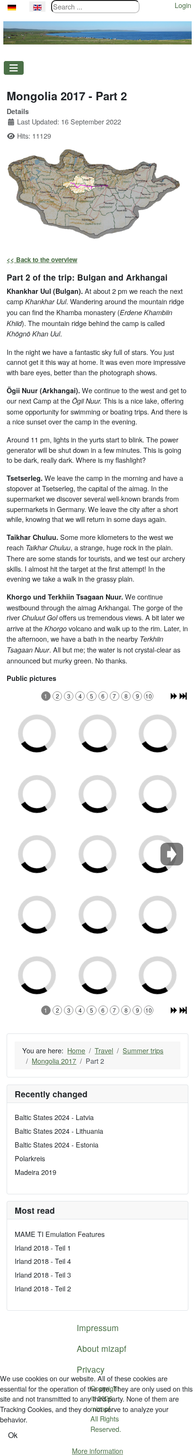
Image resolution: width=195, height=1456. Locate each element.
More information (97, 1451)
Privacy (91, 1369)
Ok (13, 1435)
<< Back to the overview (42, 259)
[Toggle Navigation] (13, 68)
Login (183, 5)
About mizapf (101, 1348)
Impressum (98, 1327)
